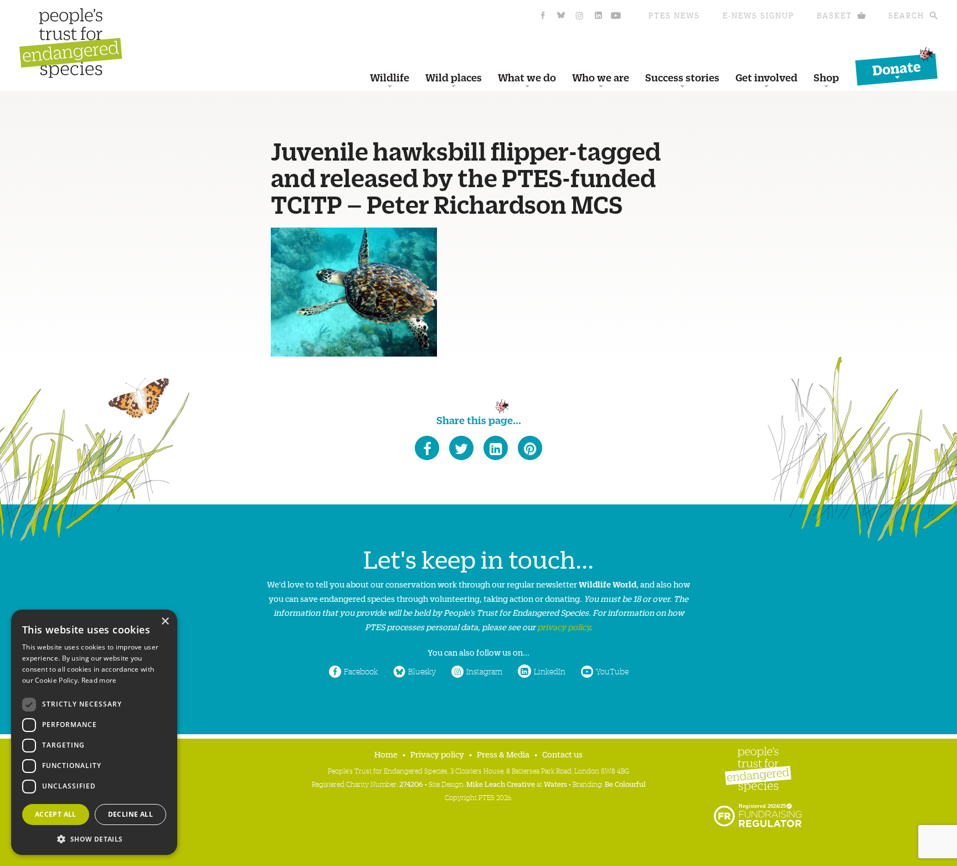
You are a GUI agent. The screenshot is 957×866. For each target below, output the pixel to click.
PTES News (674, 15)
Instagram (484, 671)
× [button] (165, 621)
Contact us (562, 754)
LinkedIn (549, 671)
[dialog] (94, 732)
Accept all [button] (55, 814)
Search (906, 15)
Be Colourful (625, 783)
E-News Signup (758, 15)
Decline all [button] (130, 814)
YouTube (612, 671)
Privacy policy (437, 754)
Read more (99, 680)
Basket (834, 15)
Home (386, 754)
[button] (94, 838)
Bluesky (422, 671)
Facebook (361, 671)
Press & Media (503, 754)
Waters (555, 783)
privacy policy (563, 626)
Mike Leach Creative (500, 783)
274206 (411, 783)
